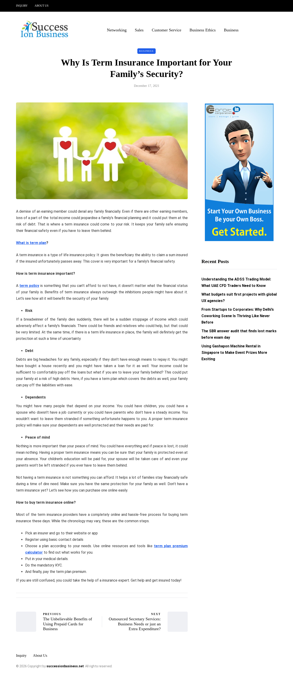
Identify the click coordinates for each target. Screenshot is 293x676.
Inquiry (22, 5)
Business (231, 30)
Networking (117, 30)
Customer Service (166, 30)
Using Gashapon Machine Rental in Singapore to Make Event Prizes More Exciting (234, 352)
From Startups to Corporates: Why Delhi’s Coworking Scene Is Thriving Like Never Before (237, 316)
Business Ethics (203, 30)
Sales (139, 30)
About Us (42, 5)
